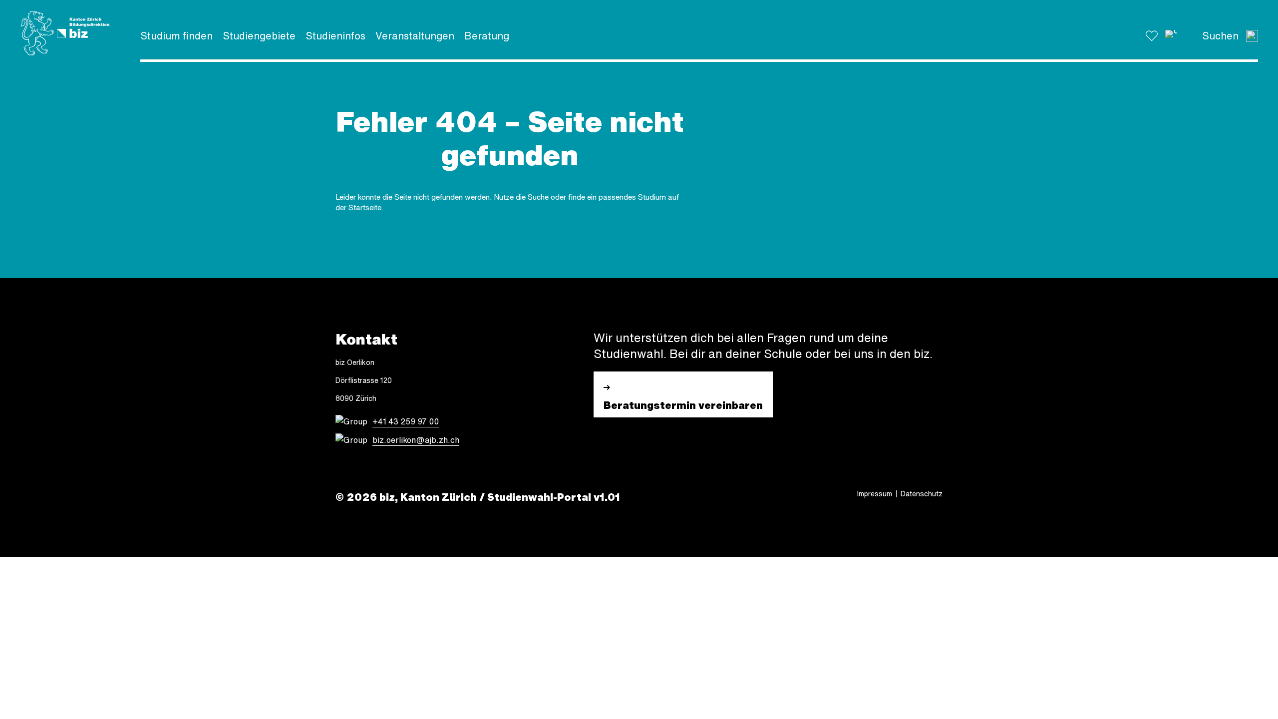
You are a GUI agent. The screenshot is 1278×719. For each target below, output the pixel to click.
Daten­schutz (922, 493)
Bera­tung (486, 35)
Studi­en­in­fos (335, 35)
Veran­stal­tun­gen (414, 35)
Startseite (364, 207)
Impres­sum (874, 493)
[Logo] (65, 33)
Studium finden (176, 35)
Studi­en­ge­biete (259, 35)
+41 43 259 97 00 (405, 421)
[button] (1171, 36)
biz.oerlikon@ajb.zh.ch (415, 440)
